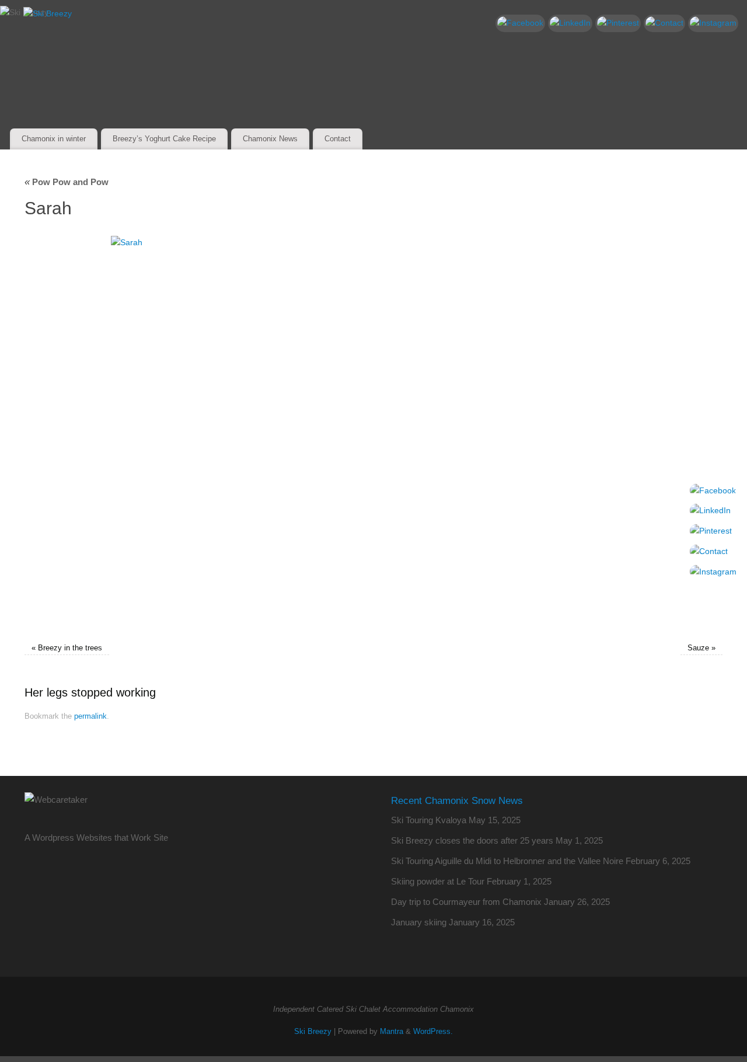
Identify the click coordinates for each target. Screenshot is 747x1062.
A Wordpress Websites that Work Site (96, 837)
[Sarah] (373, 433)
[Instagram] (713, 23)
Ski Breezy (312, 1032)
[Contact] (664, 23)
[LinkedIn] (570, 23)
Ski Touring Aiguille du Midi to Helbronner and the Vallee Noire (507, 861)
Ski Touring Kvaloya (428, 820)
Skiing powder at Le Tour (437, 881)
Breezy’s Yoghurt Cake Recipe (164, 138)
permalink (90, 716)
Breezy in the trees (70, 648)
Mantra (391, 1032)
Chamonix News (270, 138)
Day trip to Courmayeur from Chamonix (466, 902)
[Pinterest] (618, 23)
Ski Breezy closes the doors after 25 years (472, 840)
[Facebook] (520, 23)
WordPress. (433, 1032)
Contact (337, 138)
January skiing (418, 922)
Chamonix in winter (54, 138)
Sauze (698, 648)
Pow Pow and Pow (67, 182)
